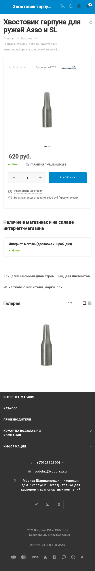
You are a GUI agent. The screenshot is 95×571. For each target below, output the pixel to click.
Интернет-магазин (20, 397)
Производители (17, 419)
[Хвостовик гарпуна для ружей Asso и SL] (47, 345)
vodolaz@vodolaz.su (51, 471)
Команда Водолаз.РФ (22, 430)
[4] (21, 67)
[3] (17, 67)
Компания (12, 435)
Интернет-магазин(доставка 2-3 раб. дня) (40, 244)
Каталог (10, 408)
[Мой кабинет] (79, 7)
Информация (15, 446)
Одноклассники (59, 504)
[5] (25, 67)
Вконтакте (36, 504)
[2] (13, 67)
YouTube (47, 504)
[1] (9, 67)
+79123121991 (48, 463)
